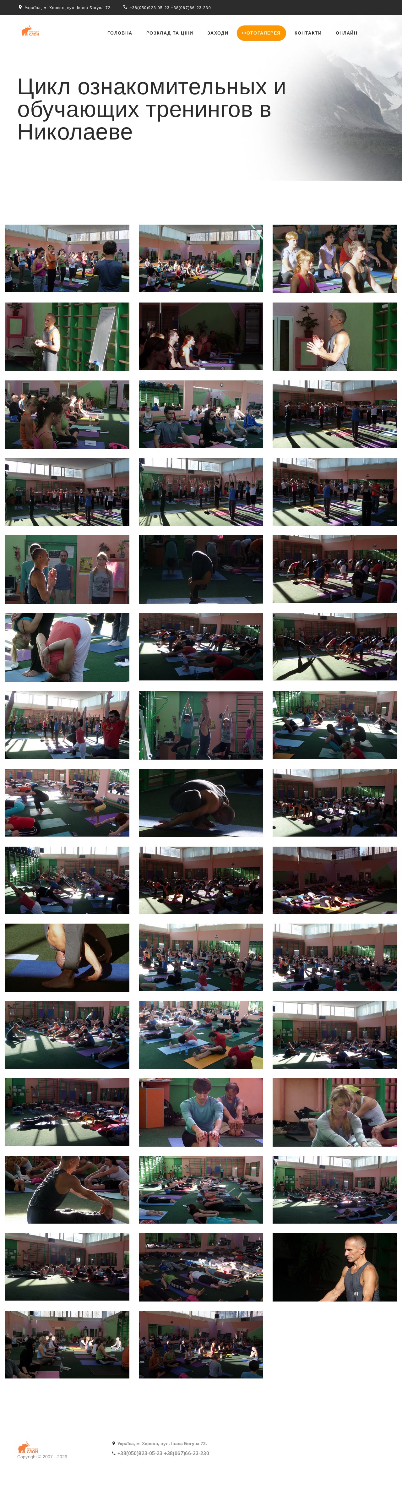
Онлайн (346, 32)
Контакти (308, 32)
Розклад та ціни (169, 32)
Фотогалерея (261, 32)
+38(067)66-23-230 (191, 8)
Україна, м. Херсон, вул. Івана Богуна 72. (68, 8)
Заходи (217, 32)
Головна (120, 32)
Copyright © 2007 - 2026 (42, 1456)
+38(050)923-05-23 (150, 8)
